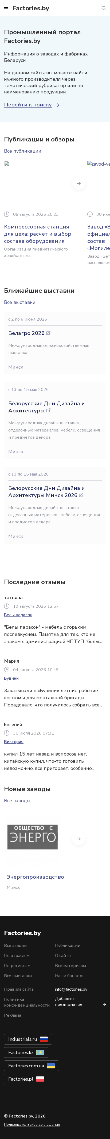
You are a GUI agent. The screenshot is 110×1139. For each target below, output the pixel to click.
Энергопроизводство (35, 877)
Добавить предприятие (68, 1001)
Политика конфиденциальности (27, 1002)
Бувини (11, 678)
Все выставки (20, 302)
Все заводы (17, 800)
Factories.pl (20, 1079)
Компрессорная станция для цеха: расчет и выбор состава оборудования (37, 234)
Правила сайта (19, 989)
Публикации (67, 945)
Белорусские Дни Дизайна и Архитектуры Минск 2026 (46, 492)
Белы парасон (18, 615)
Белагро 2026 (26, 333)
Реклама (12, 1015)
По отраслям (16, 956)
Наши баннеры (70, 976)
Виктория (13, 742)
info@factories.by (71, 989)
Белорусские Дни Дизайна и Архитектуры (46, 407)
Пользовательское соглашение (32, 1124)
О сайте (63, 956)
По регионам (17, 966)
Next (78, 183)
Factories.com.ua (26, 1066)
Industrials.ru (22, 1039)
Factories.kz (20, 1052)
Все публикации (22, 151)
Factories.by (30, 8)
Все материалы (70, 966)
